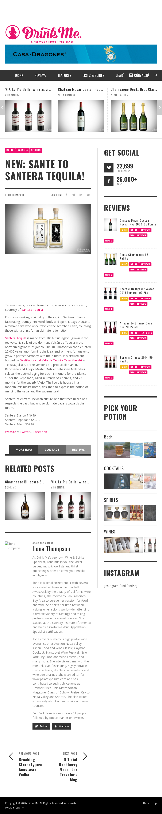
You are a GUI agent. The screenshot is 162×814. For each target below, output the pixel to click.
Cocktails (114, 468)
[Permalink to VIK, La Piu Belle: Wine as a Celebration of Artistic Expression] (71, 506)
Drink (10, 149)
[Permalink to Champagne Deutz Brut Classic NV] (81, 116)
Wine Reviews (138, 235)
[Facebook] (123, 75)
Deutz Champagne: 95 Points (134, 256)
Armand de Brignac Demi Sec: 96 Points (136, 325)
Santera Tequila (32, 310)
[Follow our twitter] (108, 167)
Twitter (25, 432)
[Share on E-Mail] (88, 195)
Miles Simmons (14, 94)
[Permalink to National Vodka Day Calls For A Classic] (136, 481)
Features (22, 149)
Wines (108, 240)
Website (10, 432)
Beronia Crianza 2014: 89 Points (136, 359)
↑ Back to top (149, 803)
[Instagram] (131, 75)
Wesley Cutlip (66, 94)
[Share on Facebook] (66, 195)
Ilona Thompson (14, 195)
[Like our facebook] (108, 181)
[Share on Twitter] (73, 195)
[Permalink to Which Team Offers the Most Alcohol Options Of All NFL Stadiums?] (150, 450)
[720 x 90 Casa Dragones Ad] (81, 54)
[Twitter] (147, 75)
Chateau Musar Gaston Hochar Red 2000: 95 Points (45, 89)
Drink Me (10, 487)
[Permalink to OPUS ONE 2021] (117, 545)
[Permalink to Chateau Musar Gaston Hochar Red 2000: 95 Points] (28, 116)
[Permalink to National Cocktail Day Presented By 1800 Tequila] (117, 481)
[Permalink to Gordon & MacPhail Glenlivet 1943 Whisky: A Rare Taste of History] (117, 513)
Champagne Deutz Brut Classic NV (85, 89)
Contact (52, 450)
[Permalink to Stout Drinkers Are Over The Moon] (136, 450)
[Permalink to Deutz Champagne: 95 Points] (110, 259)
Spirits (36, 149)
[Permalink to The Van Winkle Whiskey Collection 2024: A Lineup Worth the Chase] (136, 513)
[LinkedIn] (139, 75)
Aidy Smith (57, 487)
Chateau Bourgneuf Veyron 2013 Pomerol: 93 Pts (137, 290)
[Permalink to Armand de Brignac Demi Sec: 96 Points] (110, 327)
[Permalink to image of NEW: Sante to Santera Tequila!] (48, 229)
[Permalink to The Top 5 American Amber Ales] (117, 450)
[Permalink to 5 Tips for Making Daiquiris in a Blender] (150, 481)
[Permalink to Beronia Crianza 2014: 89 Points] (110, 362)
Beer (108, 436)
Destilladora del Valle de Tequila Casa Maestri (51, 360)
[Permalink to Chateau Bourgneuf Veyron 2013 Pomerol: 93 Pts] (110, 293)
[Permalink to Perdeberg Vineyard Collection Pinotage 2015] (134, 116)
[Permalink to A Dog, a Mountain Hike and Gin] (150, 513)
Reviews (78, 450)
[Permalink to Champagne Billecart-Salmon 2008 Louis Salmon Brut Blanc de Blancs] (25, 506)
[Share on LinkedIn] (81, 195)
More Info (24, 450)
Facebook (40, 432)
